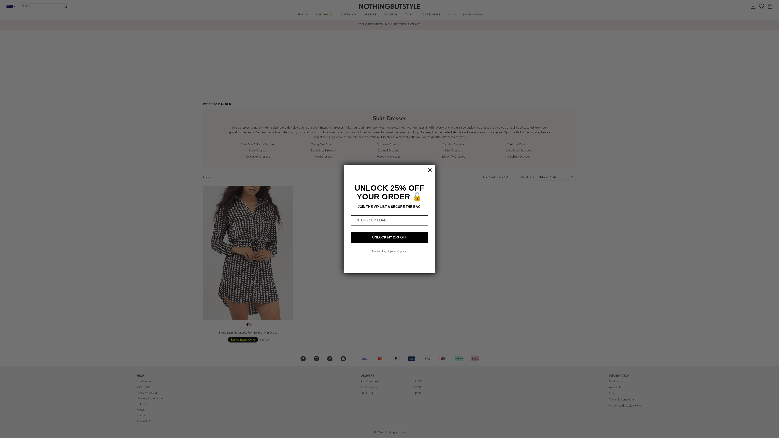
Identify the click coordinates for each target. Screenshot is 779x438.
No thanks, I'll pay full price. (389, 251)
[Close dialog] (430, 170)
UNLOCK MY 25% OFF (389, 237)
